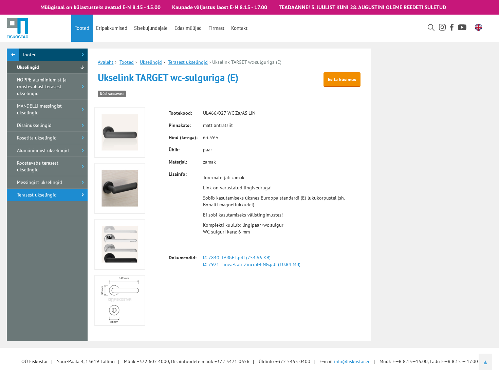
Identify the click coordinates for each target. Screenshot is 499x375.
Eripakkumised (111, 28)
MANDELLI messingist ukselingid (39, 109)
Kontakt (239, 28)
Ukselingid (28, 67)
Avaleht (105, 62)
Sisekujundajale (151, 28)
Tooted (82, 28)
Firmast (216, 28)
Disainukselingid (34, 125)
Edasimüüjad (188, 28)
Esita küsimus (342, 79)
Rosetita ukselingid (37, 138)
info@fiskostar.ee (352, 361)
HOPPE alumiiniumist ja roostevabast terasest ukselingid (42, 86)
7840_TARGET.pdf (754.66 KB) (239, 258)
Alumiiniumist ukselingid (43, 150)
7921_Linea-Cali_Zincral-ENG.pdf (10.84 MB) (254, 264)
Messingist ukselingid (39, 182)
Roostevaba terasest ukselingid (37, 166)
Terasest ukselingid (37, 195)
